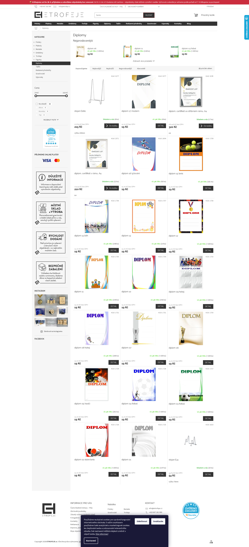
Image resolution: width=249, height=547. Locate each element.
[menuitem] (37, 24)
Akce (42, 107)
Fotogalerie (75, 518)
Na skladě (45, 104)
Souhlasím (158, 521)
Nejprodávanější (125, 68)
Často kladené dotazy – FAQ (111, 6)
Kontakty (74, 521)
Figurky (39, 59)
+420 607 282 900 (155, 512)
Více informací (102, 534)
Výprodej (39, 77)
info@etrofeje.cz (155, 508)
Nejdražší (110, 68)
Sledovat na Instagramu (53, 331)
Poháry (38, 42)
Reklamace (74, 524)
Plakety (39, 45)
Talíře (38, 66)
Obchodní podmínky (136, 6)
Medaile (39, 49)
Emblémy (39, 53)
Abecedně (141, 68)
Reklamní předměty (43, 70)
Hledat (148, 15)
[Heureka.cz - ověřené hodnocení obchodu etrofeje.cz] (51, 138)
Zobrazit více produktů (142, 61)
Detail (161, 126)
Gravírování (40, 73)
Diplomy (39, 63)
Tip (41, 115)
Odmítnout (142, 521)
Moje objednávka (77, 531)
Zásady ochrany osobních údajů (82, 514)
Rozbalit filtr (50, 120)
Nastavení (91, 540)
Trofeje (39, 56)
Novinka (43, 111)
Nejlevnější (97, 68)
